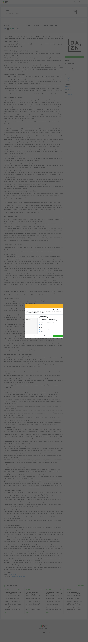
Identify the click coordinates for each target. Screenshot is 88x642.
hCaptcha (43, 331)
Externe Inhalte (29, 319)
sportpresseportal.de (45, 329)
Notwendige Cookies (31, 316)
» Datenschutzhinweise (31, 335)
